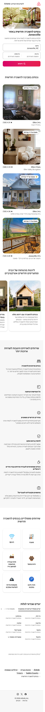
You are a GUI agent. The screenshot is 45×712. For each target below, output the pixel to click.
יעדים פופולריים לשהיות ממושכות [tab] (29, 609)
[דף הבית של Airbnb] (38, 3)
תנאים (18, 701)
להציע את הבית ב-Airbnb (14, 4)
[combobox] (22, 48)
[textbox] (31, 56)
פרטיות (24, 701)
